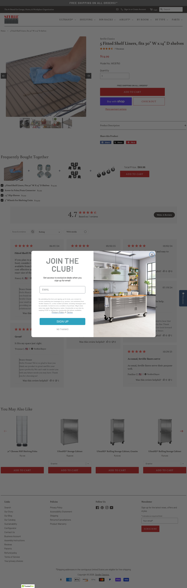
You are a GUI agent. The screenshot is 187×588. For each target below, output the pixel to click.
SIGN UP (63, 321)
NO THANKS (63, 329)
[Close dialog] (151, 254)
